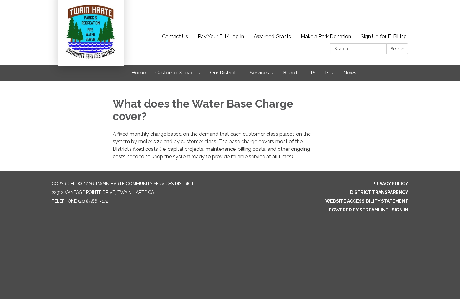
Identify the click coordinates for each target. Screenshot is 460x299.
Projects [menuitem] (320, 73)
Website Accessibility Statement (366, 201)
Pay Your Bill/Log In (221, 36)
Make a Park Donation (326, 36)
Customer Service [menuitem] (175, 73)
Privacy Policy (390, 183)
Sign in (400, 209)
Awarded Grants (272, 36)
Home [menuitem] (138, 73)
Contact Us (175, 36)
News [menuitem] (349, 73)
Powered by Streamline (358, 209)
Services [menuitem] (259, 73)
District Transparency (379, 192)
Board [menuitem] (290, 73)
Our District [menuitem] (223, 73)
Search (397, 48)
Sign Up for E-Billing (384, 36)
